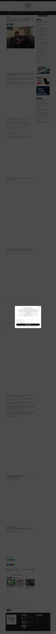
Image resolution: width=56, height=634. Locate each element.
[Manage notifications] (54, 632)
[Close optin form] (39, 307)
